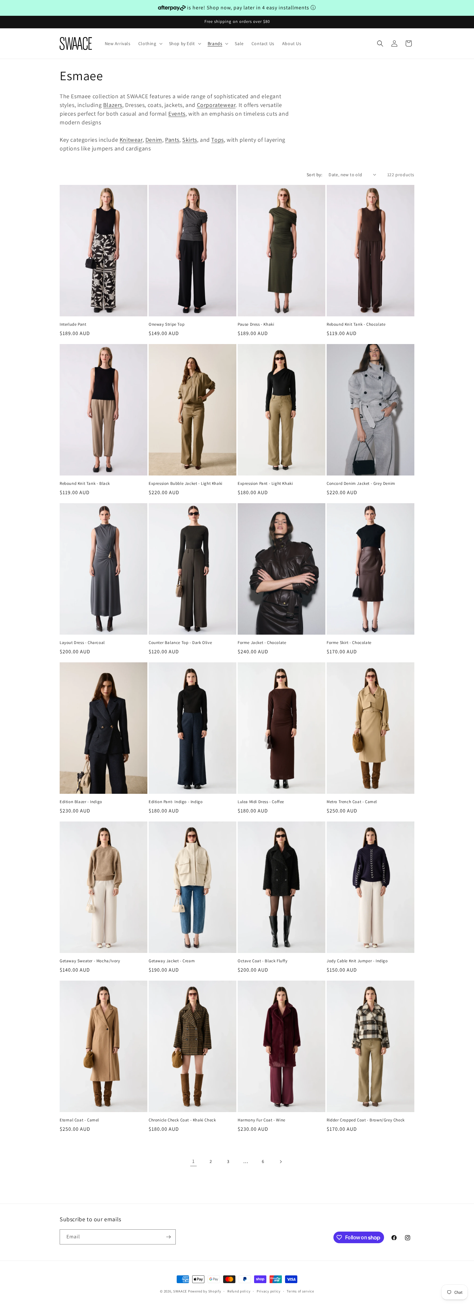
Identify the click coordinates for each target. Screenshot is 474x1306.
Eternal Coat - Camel (79, 1120)
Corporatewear (216, 105)
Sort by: (314, 175)
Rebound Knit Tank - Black (85, 483)
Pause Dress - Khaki (256, 324)
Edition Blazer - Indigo (81, 801)
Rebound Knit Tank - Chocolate (356, 324)
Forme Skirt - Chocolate (349, 642)
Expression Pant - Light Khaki (265, 483)
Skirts (189, 139)
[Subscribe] (168, 1236)
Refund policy (238, 1291)
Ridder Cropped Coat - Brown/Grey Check (366, 1120)
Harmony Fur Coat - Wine (261, 1120)
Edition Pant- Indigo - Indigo (175, 801)
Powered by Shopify (204, 1291)
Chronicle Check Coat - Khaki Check (182, 1120)
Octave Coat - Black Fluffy (263, 961)
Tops (217, 139)
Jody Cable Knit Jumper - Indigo (357, 961)
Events (176, 113)
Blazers (112, 105)
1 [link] (193, 1161)
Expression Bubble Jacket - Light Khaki (185, 483)
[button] (149, 43)
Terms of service (300, 1291)
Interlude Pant (73, 324)
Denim (153, 139)
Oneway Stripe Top (166, 324)
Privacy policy (269, 1291)
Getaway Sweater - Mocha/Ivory (90, 961)
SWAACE (180, 1291)
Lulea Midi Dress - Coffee (261, 801)
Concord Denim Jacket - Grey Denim (361, 483)
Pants (172, 139)
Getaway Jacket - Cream (172, 961)
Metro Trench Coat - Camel (352, 801)
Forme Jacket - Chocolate (262, 642)
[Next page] (280, 1162)
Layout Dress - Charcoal (82, 642)
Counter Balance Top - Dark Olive (180, 642)
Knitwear (131, 139)
